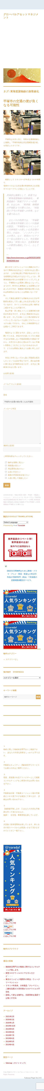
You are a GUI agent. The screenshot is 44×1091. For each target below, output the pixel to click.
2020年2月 (10, 1020)
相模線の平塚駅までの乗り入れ (13, 504)
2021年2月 (10, 1016)
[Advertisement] (22, 44)
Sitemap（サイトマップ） (16, 1063)
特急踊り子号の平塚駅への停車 (29, 502)
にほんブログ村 (9, 923)
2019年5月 (10, 1041)
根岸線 (16, 502)
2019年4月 (10, 1045)
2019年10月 (10, 1026)
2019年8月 (10, 1032)
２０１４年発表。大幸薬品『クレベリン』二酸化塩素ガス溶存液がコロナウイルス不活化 (23, 989)
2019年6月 (10, 1038)
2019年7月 (10, 1035)
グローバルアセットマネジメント (23, 1072)
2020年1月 (10, 1023)
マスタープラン (29, 497)
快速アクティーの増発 (26, 499)
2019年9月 (10, 1029)
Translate (21, 525)
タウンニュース (18, 497)
